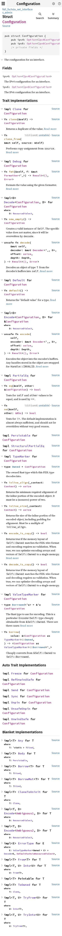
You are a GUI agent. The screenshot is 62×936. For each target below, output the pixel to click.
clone (13, 119)
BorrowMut (26, 779)
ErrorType (26, 843)
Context (9, 486)
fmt (11, 171)
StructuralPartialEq (27, 446)
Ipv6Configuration (36, 87)
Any (20, 740)
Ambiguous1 (25, 813)
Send (14, 690)
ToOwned (24, 885)
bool (37, 389)
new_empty (16, 219)
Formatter (11, 175)
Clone (17, 109)
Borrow (23, 766)
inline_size (17, 506)
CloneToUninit (29, 792)
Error (8, 179)
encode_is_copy (20, 533)
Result (37, 175)
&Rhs (18, 413)
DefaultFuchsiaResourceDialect (35, 853)
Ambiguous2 (25, 830)
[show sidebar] (3, 3)
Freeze (16, 673)
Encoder (38, 341)
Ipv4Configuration (36, 76)
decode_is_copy (20, 564)
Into (26, 865)
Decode (9, 202)
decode (25, 242)
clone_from (12, 139)
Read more (50, 129)
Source (6, 25)
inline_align (18, 482)
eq (10, 385)
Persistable (20, 435)
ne (5, 409)
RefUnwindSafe (22, 679)
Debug (17, 161)
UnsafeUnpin (20, 708)
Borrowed (18, 604)
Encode (9, 317)
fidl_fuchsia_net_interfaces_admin (17, 11)
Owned (16, 466)
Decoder (38, 250)
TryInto (29, 914)
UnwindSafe (20, 719)
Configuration (28, 4)
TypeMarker (21, 456)
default (14, 290)
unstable (44, 135)
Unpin (15, 702)
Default (19, 280)
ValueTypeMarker (26, 594)
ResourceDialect (22, 213)
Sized (30, 747)
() (45, 175)
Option (31, 39)
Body (21, 753)
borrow (13, 632)
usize (27, 254)
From (21, 859)
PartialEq (20, 375)
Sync (14, 696)
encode (25, 334)
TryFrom (29, 897)
